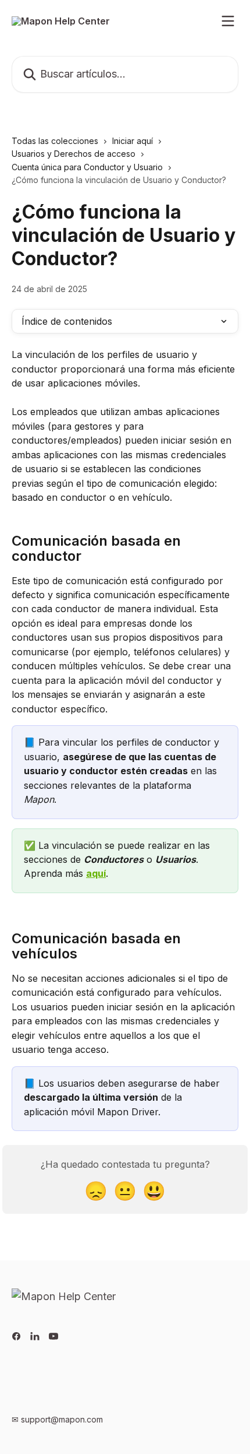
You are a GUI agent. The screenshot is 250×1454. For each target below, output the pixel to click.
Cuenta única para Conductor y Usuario (87, 167)
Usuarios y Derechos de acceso (73, 154)
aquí (96, 873)
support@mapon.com (62, 1419)
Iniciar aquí (132, 141)
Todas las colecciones (55, 141)
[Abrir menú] (227, 21)
